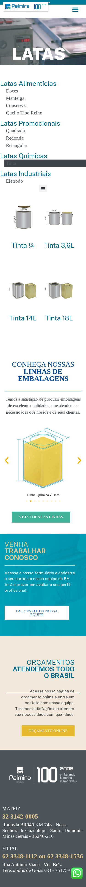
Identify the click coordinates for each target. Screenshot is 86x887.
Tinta (11, 163)
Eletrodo (14, 181)
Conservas (16, 105)
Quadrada (15, 130)
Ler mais (22, 261)
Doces (12, 91)
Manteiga (15, 98)
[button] (75, 10)
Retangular (16, 145)
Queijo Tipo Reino (24, 113)
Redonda (14, 138)
